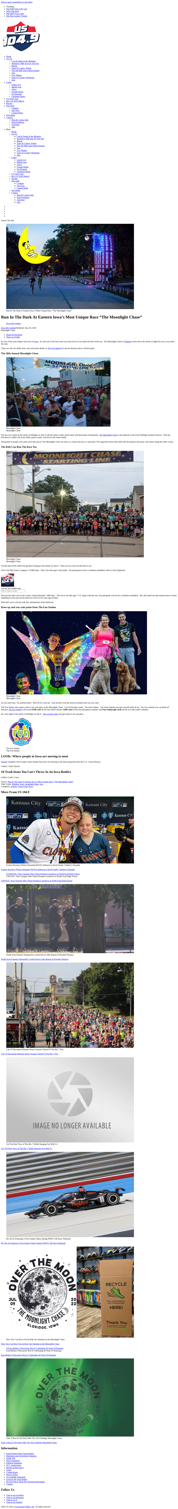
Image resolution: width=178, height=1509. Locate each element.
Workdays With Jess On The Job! (25, 63)
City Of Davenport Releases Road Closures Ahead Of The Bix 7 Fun (29, 1054)
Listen (8, 82)
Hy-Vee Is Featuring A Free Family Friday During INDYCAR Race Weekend (33, 1243)
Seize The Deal (12, 11)
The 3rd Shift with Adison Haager (25, 70)
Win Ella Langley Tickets (16, 16)
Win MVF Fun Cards (15, 14)
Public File (10, 1458)
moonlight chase (32, 784)
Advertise (15, 125)
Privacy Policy (12, 1475)
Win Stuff (10, 106)
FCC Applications (13, 1465)
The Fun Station (54, 348)
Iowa (22, 784)
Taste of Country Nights (21, 68)
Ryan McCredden (8, 328)
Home (8, 56)
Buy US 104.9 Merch (15, 101)
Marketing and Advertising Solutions (21, 1456)
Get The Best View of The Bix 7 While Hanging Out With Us (26, 1148)
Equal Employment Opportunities (20, 1453)
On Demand (16, 94)
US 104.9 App (12, 99)
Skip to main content (9, 2)
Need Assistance (13, 1461)
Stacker (4, 762)
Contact (9, 117)
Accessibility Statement (15, 1477)
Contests (15, 108)
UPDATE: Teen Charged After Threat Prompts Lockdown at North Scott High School (36, 881)
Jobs (13, 127)
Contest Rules (17, 113)
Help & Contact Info (19, 120)
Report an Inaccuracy (15, 1468)
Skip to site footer (25, 2)
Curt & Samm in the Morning (23, 61)
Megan (14, 66)
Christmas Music (18, 96)
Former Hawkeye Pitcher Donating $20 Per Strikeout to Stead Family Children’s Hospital (38, 869)
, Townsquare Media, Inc (24, 1507)
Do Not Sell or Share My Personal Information (25, 1482)
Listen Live (16, 85)
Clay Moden (16, 75)
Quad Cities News (25, 786)
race (41, 784)
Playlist (9, 103)
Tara (13, 73)
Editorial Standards (14, 1463)
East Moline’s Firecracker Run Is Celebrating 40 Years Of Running (28, 1355)
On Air (9, 59)
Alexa (13, 89)
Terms (8, 1470)
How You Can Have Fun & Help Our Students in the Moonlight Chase (30, 1344)
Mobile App (16, 87)
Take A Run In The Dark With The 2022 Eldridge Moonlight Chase (29, 1442)
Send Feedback (17, 122)
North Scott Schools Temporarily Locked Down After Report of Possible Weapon (34, 959)
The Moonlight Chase (108, 435)
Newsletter (10, 115)
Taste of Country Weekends (22, 78)
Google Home (17, 92)
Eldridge (127, 341)
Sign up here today (50, 714)
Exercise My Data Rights (16, 1479)
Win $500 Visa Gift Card (16, 9)
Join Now (15, 110)
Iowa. (36, 341)
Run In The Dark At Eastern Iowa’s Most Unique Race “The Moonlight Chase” (40, 782)
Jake (13, 80)
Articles (14, 786)
